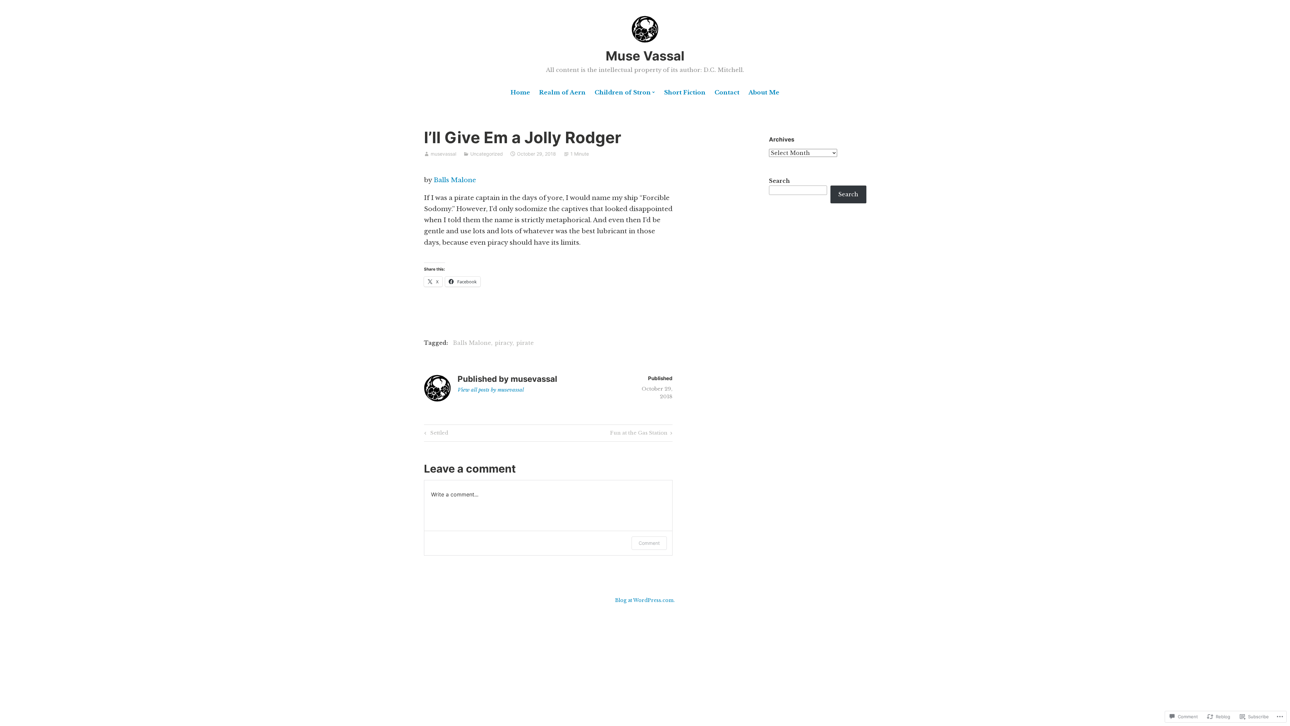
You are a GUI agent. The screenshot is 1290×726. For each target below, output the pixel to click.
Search (779, 180)
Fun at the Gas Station (639, 434)
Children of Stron (623, 92)
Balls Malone (455, 180)
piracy (504, 342)
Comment (649, 543)
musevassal (443, 154)
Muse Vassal (645, 56)
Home (520, 92)
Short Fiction (684, 92)
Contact (727, 92)
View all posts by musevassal (491, 390)
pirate (525, 342)
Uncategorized (486, 154)
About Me (763, 92)
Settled (435, 434)
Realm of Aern (562, 92)
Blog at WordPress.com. (645, 600)
